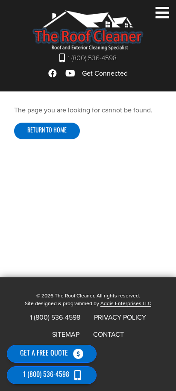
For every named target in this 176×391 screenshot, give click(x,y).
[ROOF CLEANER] (88, 30)
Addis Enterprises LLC (125, 303)
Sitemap (65, 334)
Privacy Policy (120, 317)
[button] (162, 13)
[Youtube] (71, 73)
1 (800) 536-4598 (92, 58)
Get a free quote (44, 353)
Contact (108, 334)
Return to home (47, 131)
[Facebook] (53, 73)
